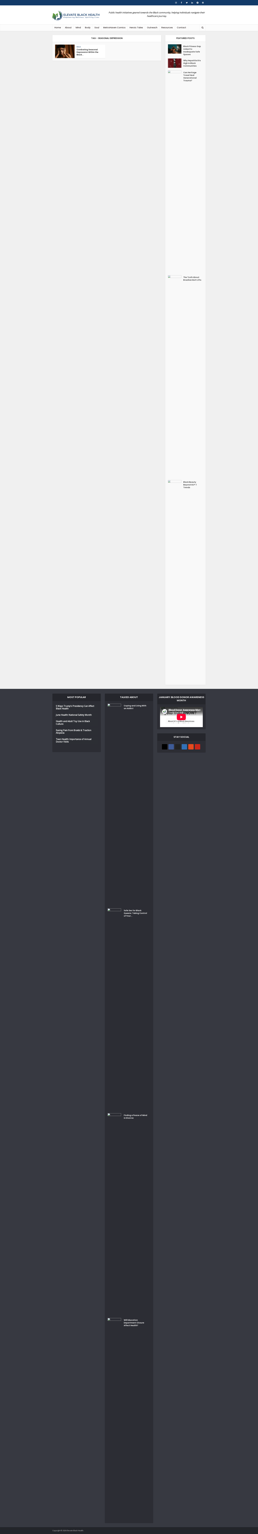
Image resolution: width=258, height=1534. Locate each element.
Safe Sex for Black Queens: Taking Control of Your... (135, 913)
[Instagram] (164, 746)
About (68, 27)
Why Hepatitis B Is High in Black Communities (192, 63)
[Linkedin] (184, 746)
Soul (96, 27)
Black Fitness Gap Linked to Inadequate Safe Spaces (192, 50)
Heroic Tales (136, 27)
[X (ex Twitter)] (177, 746)
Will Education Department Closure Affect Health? (134, 1323)
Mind (78, 27)
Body (87, 27)
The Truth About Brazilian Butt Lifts (192, 278)
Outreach (152, 27)
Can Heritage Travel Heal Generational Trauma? (190, 76)
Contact (181, 27)
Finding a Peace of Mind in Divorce (135, 1116)
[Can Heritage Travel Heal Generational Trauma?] (175, 171)
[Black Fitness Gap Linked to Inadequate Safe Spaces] (175, 49)
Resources (167, 27)
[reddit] (191, 746)
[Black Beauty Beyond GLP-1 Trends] (175, 581)
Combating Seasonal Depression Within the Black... (87, 52)
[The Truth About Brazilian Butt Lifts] (175, 376)
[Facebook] (171, 746)
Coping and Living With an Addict (135, 707)
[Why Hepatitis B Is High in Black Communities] (175, 63)
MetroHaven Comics (114, 27)
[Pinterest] (197, 746)
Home (57, 27)
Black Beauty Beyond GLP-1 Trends (190, 485)
